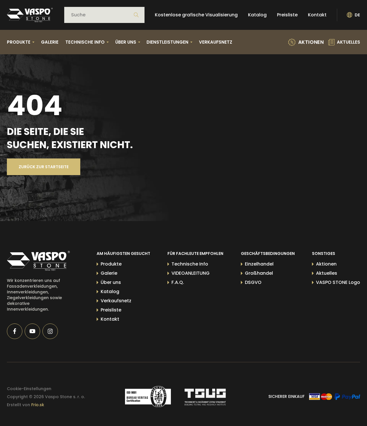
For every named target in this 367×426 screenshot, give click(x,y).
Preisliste (287, 14)
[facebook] (14, 331)
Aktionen (326, 264)
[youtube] (32, 331)
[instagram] (50, 331)
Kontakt (317, 14)
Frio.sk (37, 405)
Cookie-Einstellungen (29, 389)
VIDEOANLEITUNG (190, 273)
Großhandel (259, 273)
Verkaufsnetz (215, 42)
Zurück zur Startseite (44, 167)
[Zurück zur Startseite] (30, 15)
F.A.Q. (177, 282)
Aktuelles (326, 273)
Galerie (49, 42)
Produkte (111, 264)
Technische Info (189, 264)
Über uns (111, 282)
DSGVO (253, 282)
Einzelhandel (259, 264)
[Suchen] (136, 15)
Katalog (257, 14)
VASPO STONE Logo (338, 282)
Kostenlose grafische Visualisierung (196, 14)
